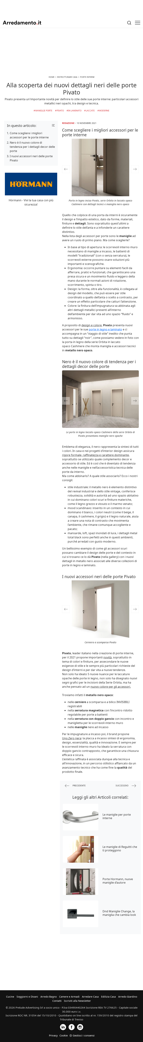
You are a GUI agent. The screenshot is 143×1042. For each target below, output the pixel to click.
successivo (122, 785)
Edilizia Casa (108, 996)
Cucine (10, 996)
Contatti (57, 1000)
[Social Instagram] (80, 1026)
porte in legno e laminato (105, 329)
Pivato (60, 110)
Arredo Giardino (127, 996)
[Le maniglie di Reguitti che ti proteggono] (80, 849)
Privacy (53, 1035)
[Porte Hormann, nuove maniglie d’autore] (80, 881)
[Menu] (137, 22)
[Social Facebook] (72, 1026)
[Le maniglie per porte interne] (80, 817)
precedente (79, 785)
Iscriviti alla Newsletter (77, 1000)
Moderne (104, 110)
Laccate (90, 110)
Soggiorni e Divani (27, 996)
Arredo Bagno (48, 996)
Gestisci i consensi (84, 1035)
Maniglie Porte (43, 110)
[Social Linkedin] (63, 1026)
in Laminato (74, 110)
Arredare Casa (90, 996)
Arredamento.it (22, 23)
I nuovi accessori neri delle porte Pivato (31, 158)
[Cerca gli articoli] (129, 22)
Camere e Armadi (69, 996)
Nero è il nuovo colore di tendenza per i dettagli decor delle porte (32, 147)
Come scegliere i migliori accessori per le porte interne (29, 135)
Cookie (63, 1035)
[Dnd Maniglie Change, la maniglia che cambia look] (80, 913)
